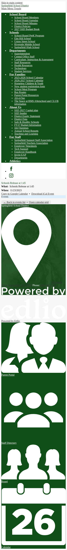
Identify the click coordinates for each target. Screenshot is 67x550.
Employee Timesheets (25, 146)
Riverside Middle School (27, 44)
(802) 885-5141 (48, 285)
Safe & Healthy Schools (26, 122)
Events (4, 196)
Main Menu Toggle (11, 8)
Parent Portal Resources (26, 95)
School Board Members (26, 17)
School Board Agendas (26, 20)
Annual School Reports (26, 130)
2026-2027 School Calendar (28, 80)
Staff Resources (22, 62)
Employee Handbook (25, 151)
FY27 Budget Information (27, 125)
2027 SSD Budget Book (27, 29)
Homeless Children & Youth (28, 83)
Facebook (11, 168)
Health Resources (23, 65)
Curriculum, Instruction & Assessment (33, 59)
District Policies (22, 26)
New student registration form (29, 86)
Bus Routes (20, 92)
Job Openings (21, 128)
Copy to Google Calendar (14, 193)
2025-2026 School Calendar (28, 77)
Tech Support (21, 149)
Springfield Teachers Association (31, 143)
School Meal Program (25, 89)
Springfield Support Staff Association (33, 140)
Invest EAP (20, 154)
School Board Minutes (25, 23)
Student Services (22, 71)
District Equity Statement (27, 116)
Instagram (11, 175)
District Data (20, 119)
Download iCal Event (42, 193)
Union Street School (24, 41)
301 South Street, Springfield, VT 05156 (31, 284)
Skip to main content (11, 2)
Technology (20, 68)
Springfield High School (26, 47)
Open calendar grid (39, 202)
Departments (20, 157)
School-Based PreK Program (29, 35)
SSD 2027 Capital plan (26, 110)
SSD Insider (20, 113)
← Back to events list (14, 202)
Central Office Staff (24, 56)
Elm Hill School (22, 38)
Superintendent (22, 53)
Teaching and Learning (26, 133)
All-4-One (19, 98)
